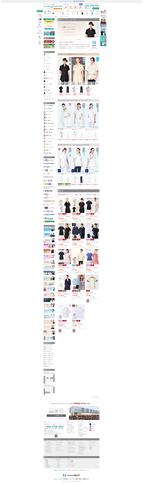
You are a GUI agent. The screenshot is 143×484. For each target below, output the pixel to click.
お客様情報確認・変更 (83, 434)
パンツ (80, 441)
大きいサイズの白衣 (47, 286)
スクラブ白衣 (48, 441)
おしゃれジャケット (47, 329)
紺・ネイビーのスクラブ (49, 349)
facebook (93, 426)
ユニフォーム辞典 (71, 466)
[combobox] (71, 4)
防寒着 (47, 461)
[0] (103, 14)
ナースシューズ (81, 452)
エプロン (58, 463)
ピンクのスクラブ (48, 351)
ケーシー (58, 462)
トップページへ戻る (82, 431)
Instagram (93, 428)
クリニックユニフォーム (56, 408)
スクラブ (58, 461)
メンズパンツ (81, 442)
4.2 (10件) (65, 245)
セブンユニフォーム (71, 464)
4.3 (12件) (79, 245)
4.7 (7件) (79, 219)
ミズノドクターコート (71, 452)
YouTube (93, 430)
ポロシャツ (58, 460)
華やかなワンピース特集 (48, 324)
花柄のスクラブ (48, 366)
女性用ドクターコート (71, 443)
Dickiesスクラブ (48, 447)
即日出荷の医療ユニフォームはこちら (49, 49)
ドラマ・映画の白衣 (47, 340)
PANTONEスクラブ (49, 450)
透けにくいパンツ (47, 318)
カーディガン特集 (47, 307)
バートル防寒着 (70, 461)
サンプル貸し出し (71, 431)
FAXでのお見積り (71, 428)
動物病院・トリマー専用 (48, 253)
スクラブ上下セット (49, 451)
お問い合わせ (96, 8)
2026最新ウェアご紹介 (47, 242)
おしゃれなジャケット (60, 442)
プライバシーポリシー (83, 427)
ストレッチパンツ (47, 313)
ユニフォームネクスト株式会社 (57, 418)
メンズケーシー (59, 445)
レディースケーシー (60, 446)
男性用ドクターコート (71, 442)
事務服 (47, 463)
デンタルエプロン (82, 448)
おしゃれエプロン (82, 449)
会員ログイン (81, 432)
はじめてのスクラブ (47, 269)
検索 (80, 4)
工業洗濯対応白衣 (47, 291)
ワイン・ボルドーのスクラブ (50, 353)
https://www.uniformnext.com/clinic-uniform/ (54, 433)
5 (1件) (93, 245)
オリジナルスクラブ (49, 448)
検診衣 (91, 447)
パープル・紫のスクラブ (49, 357)
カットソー (92, 444)
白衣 (46, 462)
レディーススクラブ (49, 443)
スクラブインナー (47, 237)
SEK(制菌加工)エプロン (83, 447)
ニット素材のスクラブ (47, 280)
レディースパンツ (82, 443)
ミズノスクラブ (48, 449)
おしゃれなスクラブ (47, 264)
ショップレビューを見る (49, 28)
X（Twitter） (93, 424)
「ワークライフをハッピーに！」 (65, 1)
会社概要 (80, 425)
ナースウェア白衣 (60, 441)
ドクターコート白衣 (71, 441)
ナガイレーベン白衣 (71, 463)
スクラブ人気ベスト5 (49, 452)
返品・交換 (70, 429)
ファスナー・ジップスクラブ (48, 275)
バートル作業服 (70, 460)
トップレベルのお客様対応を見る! (56, 415)
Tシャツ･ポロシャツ (93, 441)
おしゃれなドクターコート (48, 302)
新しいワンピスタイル (60, 450)
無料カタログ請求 (71, 432)
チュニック (73, 11)
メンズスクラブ (48, 442)
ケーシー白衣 (59, 444)
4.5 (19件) (93, 219)
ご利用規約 (81, 435)
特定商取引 (81, 429)
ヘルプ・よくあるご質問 (83, 428)
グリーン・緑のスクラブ (49, 355)
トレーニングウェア (93, 445)
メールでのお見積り (71, 427)
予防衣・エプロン (82, 446)
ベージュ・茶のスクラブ (49, 359)
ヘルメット (58, 467)
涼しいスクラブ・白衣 (47, 231)
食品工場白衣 (48, 467)
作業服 (47, 460)
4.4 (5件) (65, 219)
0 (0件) (79, 271)
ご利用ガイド (81, 424)
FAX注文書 (70, 425)
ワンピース (77, 11)
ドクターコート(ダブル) (71, 451)
